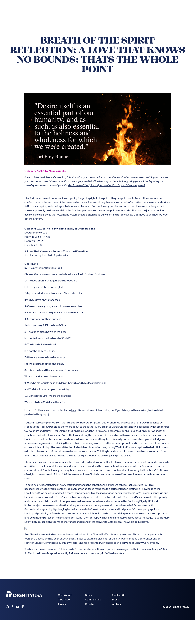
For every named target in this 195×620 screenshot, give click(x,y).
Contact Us (118, 595)
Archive (116, 604)
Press (115, 599)
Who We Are (65, 595)
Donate (89, 604)
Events (62, 604)
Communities (93, 599)
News (88, 595)
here (73, 410)
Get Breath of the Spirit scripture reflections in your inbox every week (106, 185)
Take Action (64, 599)
